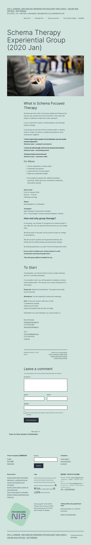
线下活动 (42, 492)
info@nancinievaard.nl (31, 322)
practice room (53, 477)
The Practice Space (69, 18)
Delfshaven (40, 477)
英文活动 (45, 492)
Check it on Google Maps (68, 514)
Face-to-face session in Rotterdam (17, 492)
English (9, 459)
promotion (64, 464)
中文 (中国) (10, 461)
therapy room (41, 485)
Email (49, 394)
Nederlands (10, 464)
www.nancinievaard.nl (31, 327)
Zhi (26, 354)
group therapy (48, 477)
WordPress (74, 537)
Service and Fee (53, 18)
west (53, 485)
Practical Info (39, 18)
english (61, 354)
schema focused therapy (60, 358)
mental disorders (66, 461)
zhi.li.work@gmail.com (31, 334)
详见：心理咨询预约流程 (68, 489)
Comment (27, 377)
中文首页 (81, 18)
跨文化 (48, 492)
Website (26, 404)
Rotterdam (44, 482)
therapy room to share (48, 485)
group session (63, 352)
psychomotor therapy (61, 356)
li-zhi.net (27, 339)
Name (26, 394)
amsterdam (56, 354)
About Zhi (27, 18)
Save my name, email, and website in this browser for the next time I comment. (44, 413)
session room (36, 485)
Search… (36, 455)
